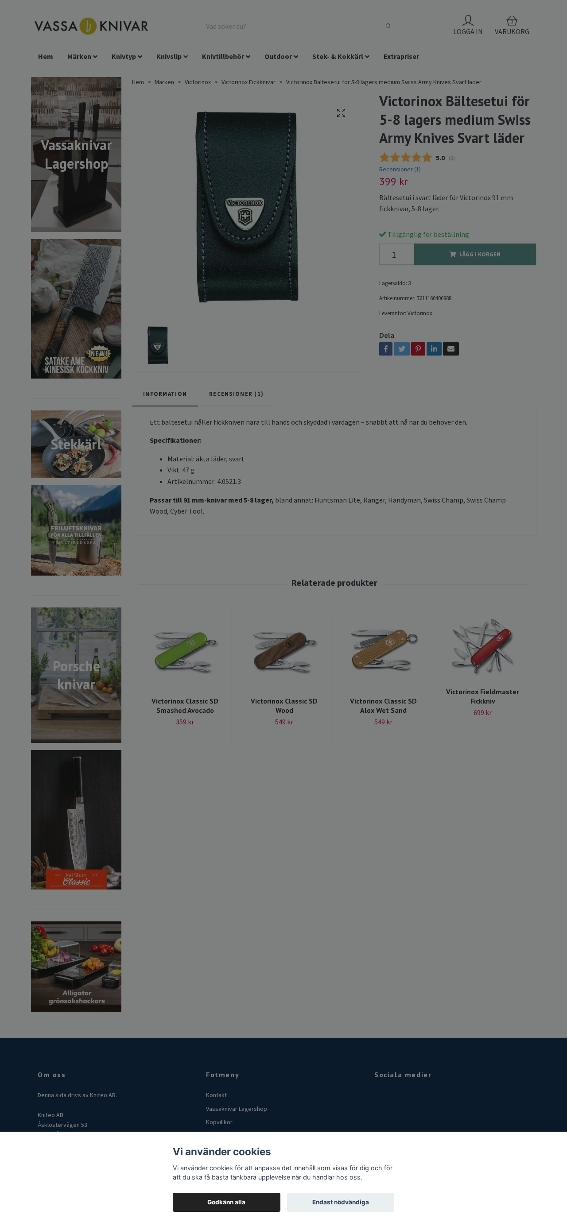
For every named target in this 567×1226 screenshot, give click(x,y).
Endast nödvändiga (340, 1202)
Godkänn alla (226, 1202)
